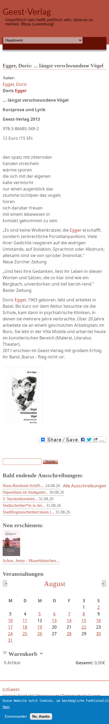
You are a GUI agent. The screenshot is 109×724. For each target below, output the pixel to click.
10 (10, 620)
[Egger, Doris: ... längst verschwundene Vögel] (54, 396)
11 (24, 620)
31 (10, 640)
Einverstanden (16, 716)
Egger (21, 91)
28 (69, 634)
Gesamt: (84, 663)
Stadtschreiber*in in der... (24, 505)
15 (83, 620)
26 (39, 634)
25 (24, 634)
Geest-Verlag (27, 12)
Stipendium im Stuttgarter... (25, 492)
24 (10, 634)
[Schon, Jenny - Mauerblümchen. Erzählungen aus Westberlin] (11, 554)
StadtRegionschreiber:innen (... (28, 512)
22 (83, 627)
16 (98, 620)
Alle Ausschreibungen (84, 486)
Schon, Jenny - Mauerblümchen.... (31, 560)
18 (24, 627)
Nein (6, 707)
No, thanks (41, 716)
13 (54, 620)
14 (69, 620)
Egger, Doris (15, 84)
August (54, 584)
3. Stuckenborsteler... (20, 499)
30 (98, 634)
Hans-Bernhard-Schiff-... (23, 485)
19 (39, 627)
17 (10, 627)
